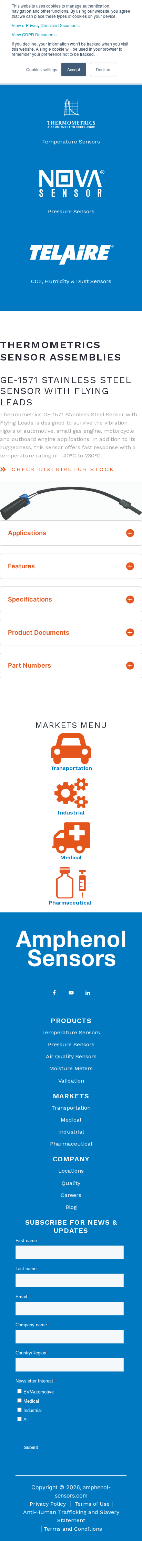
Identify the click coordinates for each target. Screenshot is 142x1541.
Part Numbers (29, 665)
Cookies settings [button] (41, 69)
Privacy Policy (48, 1504)
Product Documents (38, 632)
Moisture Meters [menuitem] (71, 1068)
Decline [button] (103, 69)
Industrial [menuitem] (71, 1131)
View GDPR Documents (34, 34)
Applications (27, 532)
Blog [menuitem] (71, 1207)
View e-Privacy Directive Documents (46, 25)
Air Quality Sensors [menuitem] (71, 1056)
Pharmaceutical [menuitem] (71, 1143)
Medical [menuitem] (71, 1119)
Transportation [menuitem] (71, 1107)
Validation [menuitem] (71, 1080)
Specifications (30, 599)
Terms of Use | (93, 1504)
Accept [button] (73, 69)
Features (21, 566)
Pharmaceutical (71, 902)
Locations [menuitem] (71, 1170)
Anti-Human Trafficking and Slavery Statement (71, 1516)
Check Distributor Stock (63, 469)
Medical (71, 857)
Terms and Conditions (73, 1529)
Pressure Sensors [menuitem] (71, 1044)
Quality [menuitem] (71, 1183)
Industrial (71, 812)
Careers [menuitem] (71, 1195)
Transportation (71, 768)
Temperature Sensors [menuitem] (71, 1032)
